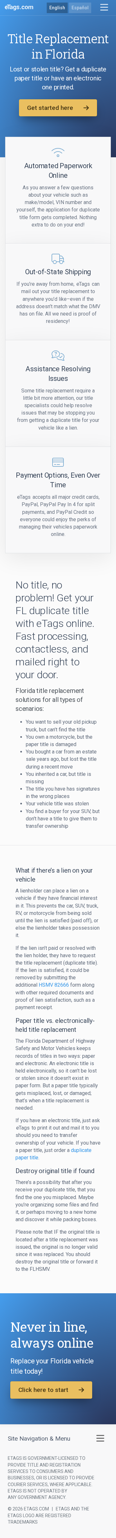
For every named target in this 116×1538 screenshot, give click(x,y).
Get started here (50, 107)
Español (80, 8)
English (57, 8)
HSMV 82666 (54, 985)
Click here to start (43, 1390)
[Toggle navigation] (104, 7)
